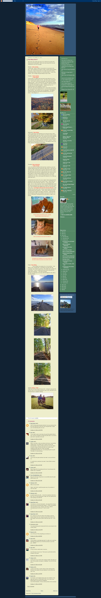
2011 (63, 286)
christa (32, 467)
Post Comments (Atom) (36, 593)
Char (31, 547)
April (64, 277)
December (65, 236)
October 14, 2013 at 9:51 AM (36, 500)
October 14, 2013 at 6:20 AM (36, 472)
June (64, 274)
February (65, 281)
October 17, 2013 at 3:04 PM (36, 584)
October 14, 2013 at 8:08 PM (36, 536)
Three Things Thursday (67, 249)
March (64, 279)
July (64, 273)
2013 (63, 235)
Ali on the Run (66, 124)
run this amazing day (67, 153)
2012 (63, 284)
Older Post (55, 590)
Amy (31, 432)
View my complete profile (66, 214)
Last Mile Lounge (66, 168)
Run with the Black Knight (68, 184)
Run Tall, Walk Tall (67, 171)
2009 (63, 289)
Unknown (32, 482)
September (65, 269)
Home (42, 590)
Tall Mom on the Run (67, 140)
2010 (63, 288)
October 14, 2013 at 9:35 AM (36, 490)
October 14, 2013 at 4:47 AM (36, 453)
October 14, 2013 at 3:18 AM (36, 439)
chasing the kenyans (67, 156)
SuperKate (65, 143)
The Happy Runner (67, 187)
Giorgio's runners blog (68, 130)
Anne (32, 538)
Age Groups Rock (35, 6)
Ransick (32, 532)
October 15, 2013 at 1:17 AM (36, 555)
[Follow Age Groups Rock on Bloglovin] (66, 297)
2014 (63, 233)
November (65, 238)
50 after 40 (65, 147)
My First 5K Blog (66, 114)
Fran (31, 455)
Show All (74, 194)
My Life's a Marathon (67, 190)
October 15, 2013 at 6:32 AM (36, 564)
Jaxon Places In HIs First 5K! (68, 257)
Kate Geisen (33, 423)
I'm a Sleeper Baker (67, 175)
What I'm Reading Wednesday (68, 251)
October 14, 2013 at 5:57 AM (36, 465)
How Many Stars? (66, 259)
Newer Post (28, 590)
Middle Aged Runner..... (68, 127)
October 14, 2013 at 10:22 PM (36, 545)
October (64, 239)
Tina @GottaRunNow (35, 475)
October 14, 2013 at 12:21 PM (36, 529)
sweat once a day (66, 162)
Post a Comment (30, 586)
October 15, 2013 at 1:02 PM (36, 573)
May (64, 276)
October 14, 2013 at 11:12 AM (36, 511)
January (64, 282)
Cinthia (32, 441)
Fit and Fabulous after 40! (68, 150)
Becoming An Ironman (67, 181)
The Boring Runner (67, 178)
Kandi (32, 576)
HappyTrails (33, 502)
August (64, 271)
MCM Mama (65, 117)
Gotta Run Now (66, 159)
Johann (32, 558)
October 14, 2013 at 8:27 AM (36, 480)
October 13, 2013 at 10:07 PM (36, 430)
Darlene (32, 567)
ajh (68, 199)
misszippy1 (65, 133)
